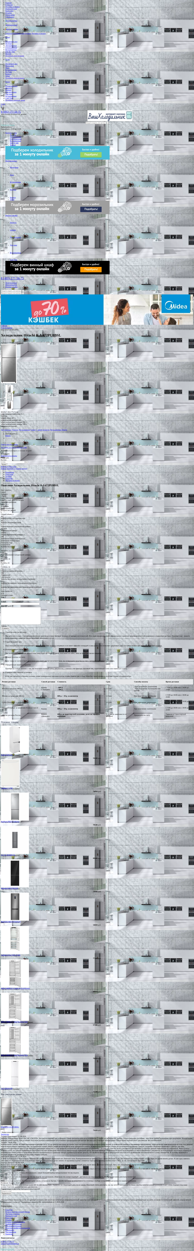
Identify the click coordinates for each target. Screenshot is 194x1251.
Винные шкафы (12, 29)
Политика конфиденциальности (17, 1228)
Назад (7, 37)
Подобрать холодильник (14, 56)
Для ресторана (10, 92)
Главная (8, 3)
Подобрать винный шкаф (15, 100)
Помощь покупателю (13, 1224)
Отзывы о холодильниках (15, 1222)
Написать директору (7, 1249)
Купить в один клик (8, 467)
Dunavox (8, 88)
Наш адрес (9, 11)
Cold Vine (9, 98)
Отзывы (8, 13)
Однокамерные (11, 48)
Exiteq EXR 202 (7, 755)
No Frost (8, 44)
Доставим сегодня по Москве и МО (14, 447)
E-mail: (3, 602)
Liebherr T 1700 (7, 788)
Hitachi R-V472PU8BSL (10, 1127)
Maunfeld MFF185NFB (9, 888)
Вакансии (9, 1234)
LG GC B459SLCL (8, 855)
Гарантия (8, 5)
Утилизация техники (13, 1226)
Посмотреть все (11, 42)
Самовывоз (9, 17)
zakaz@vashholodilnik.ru (10, 1244)
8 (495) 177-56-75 (11, 111)
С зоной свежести (43, 430)
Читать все (5, 1134)
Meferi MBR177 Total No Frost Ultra (14, 1022)
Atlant (7, 76)
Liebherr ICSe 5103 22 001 (10, 955)
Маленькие (9, 66)
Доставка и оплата (12, 7)
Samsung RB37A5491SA (10, 822)
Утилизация (10, 15)
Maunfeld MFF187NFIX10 (11, 922)
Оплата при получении (9, 444)
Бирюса (8, 74)
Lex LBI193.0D (6, 1088)
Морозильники (11, 25)
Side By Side (10, 52)
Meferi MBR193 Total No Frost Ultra (14, 1055)
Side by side (14, 143)
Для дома (8, 94)
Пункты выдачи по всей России (17, 1212)
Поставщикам (10, 1232)
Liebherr (8, 90)
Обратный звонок (8, 125)
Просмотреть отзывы (9, 456)
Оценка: (5, 626)
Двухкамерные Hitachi (58, 430)
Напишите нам (11, 9)
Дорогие (15, 430)
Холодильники (11, 21)
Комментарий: (7, 606)
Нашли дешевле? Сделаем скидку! (14, 469)
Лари (7, 68)
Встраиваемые (11, 50)
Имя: (3, 597)
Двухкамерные (11, 46)
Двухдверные (6, 430)
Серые (32, 430)
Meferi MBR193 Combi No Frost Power (15, 988)
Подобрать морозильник (14, 78)
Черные (8, 54)
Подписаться (6, 1193)
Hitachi (8, 436)
